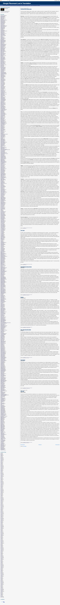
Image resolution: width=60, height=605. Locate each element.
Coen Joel (2, 89)
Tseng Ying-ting (2, 400)
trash (1, 397)
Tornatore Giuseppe (3, 395)
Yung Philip (2, 443)
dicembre (2, 466)
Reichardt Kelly (2, 336)
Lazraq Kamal (2, 225)
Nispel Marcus (2, 295)
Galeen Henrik (2, 140)
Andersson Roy (2, 27)
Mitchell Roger (2, 280)
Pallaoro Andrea (2, 309)
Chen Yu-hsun (2, 82)
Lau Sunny (2, 223)
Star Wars (2, 382)
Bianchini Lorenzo (3, 53)
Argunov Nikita (2, 34)
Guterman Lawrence (3, 158)
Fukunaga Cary (2, 137)
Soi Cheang (2, 374)
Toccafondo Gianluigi (3, 394)
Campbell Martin (3, 69)
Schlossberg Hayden (3, 357)
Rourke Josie (2, 345)
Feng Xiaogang (2, 126)
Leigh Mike (2, 235)
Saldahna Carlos (3, 350)
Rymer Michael (2, 348)
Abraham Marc (2, 16)
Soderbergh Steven (3, 373)
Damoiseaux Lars (3, 104)
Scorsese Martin (2, 362)
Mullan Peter (2, 288)
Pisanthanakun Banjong (3, 325)
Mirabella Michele (3, 278)
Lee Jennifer (2, 232)
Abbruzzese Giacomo (3, 15)
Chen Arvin (2, 81)
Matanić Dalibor (2, 262)
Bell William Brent (3, 44)
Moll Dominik (2, 283)
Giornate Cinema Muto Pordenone (5, 149)
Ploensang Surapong (3, 326)
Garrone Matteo (2, 142)
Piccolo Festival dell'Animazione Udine (5, 322)
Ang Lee (2, 29)
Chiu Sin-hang (2, 84)
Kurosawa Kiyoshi (28, 327)
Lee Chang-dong (3, 228)
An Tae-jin (2, 24)
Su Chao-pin (2, 384)
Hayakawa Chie (2, 167)
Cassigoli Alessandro (3, 73)
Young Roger (2, 441)
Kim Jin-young (2, 205)
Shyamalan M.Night (3, 370)
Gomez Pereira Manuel (3, 152)
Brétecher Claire (2, 63)
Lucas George (2, 248)
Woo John (2, 429)
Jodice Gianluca (2, 194)
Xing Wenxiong (2, 431)
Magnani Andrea (3, 253)
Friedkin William (2, 136)
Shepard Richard (3, 368)
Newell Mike (2, 293)
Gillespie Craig (2, 148)
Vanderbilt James (3, 406)
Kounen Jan (2, 213)
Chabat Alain (2, 75)
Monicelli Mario (2, 284)
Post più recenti (23, 444)
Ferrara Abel (2, 127)
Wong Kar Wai (2, 428)
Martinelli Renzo (2, 261)
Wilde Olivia (2, 424)
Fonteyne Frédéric (3, 131)
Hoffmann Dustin (3, 175)
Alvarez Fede (2, 23)
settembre (2, 468)
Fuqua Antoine (2, 138)
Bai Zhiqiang (2, 39)
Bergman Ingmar (3, 50)
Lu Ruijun (2, 247)
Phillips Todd (2, 321)
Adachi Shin (2, 18)
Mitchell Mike (2, 279)
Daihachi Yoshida (3, 103)
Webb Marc (2, 418)
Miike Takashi (2, 274)
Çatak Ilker (2, 74)
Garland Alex (2, 141)
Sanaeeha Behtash (3, 352)
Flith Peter (2, 130)
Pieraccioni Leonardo (3, 323)
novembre (2, 459)
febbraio (2, 457)
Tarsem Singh (2, 390)
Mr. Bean (2, 287)
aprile (1, 463)
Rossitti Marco (2, 344)
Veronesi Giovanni (3, 411)
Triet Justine (2, 399)
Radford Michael (3, 331)
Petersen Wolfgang (3, 320)
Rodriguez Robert (3, 341)
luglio (1, 461)
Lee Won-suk (2, 234)
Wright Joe (2, 430)
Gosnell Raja (2, 155)
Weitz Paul (2, 421)
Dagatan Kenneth (3, 102)
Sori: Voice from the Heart (26, 329)
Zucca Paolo (2, 449)
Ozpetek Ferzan (2, 308)
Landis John (2, 220)
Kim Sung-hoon (2, 207)
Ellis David (2, 119)
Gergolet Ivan (2, 144)
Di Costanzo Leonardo (3, 109)
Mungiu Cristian (2, 289)
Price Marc (2, 329)
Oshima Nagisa (2, 304)
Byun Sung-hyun (3, 67)
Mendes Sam (2, 270)
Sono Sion (2, 376)
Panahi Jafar (2, 310)
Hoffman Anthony (3, 174)
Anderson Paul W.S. (3, 26)
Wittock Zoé (2, 427)
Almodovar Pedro (3, 22)
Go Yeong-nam (2, 150)
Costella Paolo (2, 97)
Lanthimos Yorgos (3, 221)
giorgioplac (6, 8)
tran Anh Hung (2, 396)
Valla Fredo (2, 405)
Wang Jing (2, 416)
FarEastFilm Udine (24, 228)
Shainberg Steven (3, 367)
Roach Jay (2, 340)
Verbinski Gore (2, 409)
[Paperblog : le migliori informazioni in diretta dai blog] (3, 602)
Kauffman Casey (3, 198)
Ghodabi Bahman (3, 145)
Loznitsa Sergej (2, 246)
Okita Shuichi (2, 300)
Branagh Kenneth (3, 61)
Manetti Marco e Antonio (3, 256)
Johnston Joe (2, 195)
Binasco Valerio (2, 54)
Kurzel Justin (2, 216)
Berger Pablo (2, 49)
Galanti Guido (2, 139)
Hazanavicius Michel (3, 168)
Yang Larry (2, 435)
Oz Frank (2, 307)
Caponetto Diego (3, 70)
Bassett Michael (2, 41)
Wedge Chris (2, 419)
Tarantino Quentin (3, 389)
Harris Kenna (2, 165)
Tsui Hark (2, 401)
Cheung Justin (2, 83)
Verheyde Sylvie (2, 410)
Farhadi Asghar (2, 122)
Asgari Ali (2, 37)
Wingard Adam (2, 426)
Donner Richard (2, 113)
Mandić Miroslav (2, 255)
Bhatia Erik (2, 52)
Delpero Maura (2, 108)
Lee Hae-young (2, 230)
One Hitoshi (2, 302)
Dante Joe (2, 105)
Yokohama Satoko (3, 438)
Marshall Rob (2, 260)
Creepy (22, 297)
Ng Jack (2, 294)
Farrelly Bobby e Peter (3, 123)
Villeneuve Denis (3, 412)
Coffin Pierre (2, 90)
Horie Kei (2, 180)
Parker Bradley (2, 315)
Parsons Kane (2, 317)
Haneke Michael (2, 163)
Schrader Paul (2, 359)
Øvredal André (2, 306)
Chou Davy (2, 85)
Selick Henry (2, 364)
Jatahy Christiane (3, 191)
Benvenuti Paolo (3, 46)
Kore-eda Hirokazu (3, 211)
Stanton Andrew (2, 381)
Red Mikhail (2, 335)
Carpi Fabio (2, 71)
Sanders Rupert (2, 355)
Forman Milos (2, 132)
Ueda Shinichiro (2, 403)
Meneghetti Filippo (3, 271)
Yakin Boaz (2, 433)
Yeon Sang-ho (2, 437)
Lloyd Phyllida (2, 244)
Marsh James (2, 259)
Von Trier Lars (2, 415)
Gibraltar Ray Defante (3, 147)
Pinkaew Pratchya (3, 324)
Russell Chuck (2, 347)
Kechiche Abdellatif (3, 200)
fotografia (2, 133)
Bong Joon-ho (2, 56)
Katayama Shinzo (3, 197)
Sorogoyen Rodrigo (3, 377)
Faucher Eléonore (3, 124)
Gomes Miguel (2, 151)
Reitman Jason (2, 337)
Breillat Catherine (3, 62)
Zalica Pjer (2, 444)
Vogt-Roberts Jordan (3, 414)
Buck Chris (2, 64)
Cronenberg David (3, 99)
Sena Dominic (2, 365)
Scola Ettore (2, 361)
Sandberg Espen (3, 354)
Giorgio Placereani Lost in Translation (17, 3)
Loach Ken (2, 245)
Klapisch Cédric (2, 209)
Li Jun (1, 240)
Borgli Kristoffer (2, 58)
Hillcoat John (2, 172)
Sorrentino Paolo (3, 378)
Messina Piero (2, 272)
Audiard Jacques (3, 38)
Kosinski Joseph (2, 212)
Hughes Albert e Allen (3, 183)
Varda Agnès (2, 407)
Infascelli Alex (2, 187)
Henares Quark (2, 170)
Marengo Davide (3, 258)
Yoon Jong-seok (2, 440)
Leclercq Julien (2, 226)
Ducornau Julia (2, 114)
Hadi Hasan (2, 159)
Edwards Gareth (2, 117)
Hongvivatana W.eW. (3, 177)
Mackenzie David (3, 251)
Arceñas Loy (2, 32)
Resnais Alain (2, 339)
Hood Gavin (2, 178)
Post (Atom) (24, 446)
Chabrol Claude (2, 76)
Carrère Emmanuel (3, 72)
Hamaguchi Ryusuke (3, 161)
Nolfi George (2, 297)
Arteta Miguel (2, 36)
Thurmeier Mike (2, 393)
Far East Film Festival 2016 (26, 9)
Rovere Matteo (2, 346)
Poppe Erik (2, 328)
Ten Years (23, 230)
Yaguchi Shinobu (3, 432)
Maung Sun (2, 264)
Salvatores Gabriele (3, 351)
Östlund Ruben (2, 305)
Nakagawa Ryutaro (3, 291)
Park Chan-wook (3, 313)
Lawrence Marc (2, 224)
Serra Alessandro (3, 366)
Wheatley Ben (2, 423)
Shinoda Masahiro (3, 369)
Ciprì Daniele (2, 87)
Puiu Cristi (2, 330)
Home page (40, 444)
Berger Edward (2, 48)
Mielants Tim (2, 273)
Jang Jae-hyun (28, 388)
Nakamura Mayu (3, 292)
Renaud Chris (2, 338)
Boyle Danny (2, 60)
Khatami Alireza (2, 202)
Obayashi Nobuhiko (3, 299)
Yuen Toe (2, 442)
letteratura (2, 238)
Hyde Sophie (2, 185)
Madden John (2, 252)
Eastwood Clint (2, 116)
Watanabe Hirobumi (3, 417)
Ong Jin (1, 303)
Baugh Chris (2, 42)
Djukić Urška (2, 111)
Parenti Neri (2, 312)
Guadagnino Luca (3, 157)
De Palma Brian (2, 106)
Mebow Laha (2, 269)
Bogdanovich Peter (3, 55)
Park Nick (2, 314)
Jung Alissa (2, 196)
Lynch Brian (2, 250)
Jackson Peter (2, 188)
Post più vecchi (57, 444)
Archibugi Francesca (3, 33)
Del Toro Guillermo (3, 107)
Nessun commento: (30, 294)
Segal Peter (2, 363)
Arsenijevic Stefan (3, 35)
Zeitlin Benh (2, 445)
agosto (1, 453)
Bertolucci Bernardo (3, 51)
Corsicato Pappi (2, 95)
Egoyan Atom (2, 118)
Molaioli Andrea (2, 282)
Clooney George (3, 88)
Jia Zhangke (2, 193)
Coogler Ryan (2, 93)
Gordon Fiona (2, 154)
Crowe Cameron (3, 100)
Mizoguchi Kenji (2, 281)
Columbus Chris (2, 91)
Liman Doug (2, 243)
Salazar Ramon (2, 349)
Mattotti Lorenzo (2, 263)
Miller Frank (2, 276)
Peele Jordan (2, 318)
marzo (1, 456)
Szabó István (2, 386)
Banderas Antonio (3, 40)
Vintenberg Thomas (3, 413)
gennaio (2, 473)
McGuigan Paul (2, 266)
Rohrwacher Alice (3, 342)
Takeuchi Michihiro (3, 387)
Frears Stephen (2, 135)
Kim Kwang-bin (2, 206)
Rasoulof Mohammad (3, 333)
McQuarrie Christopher (3, 267)
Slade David (2, 372)
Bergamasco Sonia (3, 47)
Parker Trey (2, 316)
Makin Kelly (2, 254)
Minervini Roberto (3, 277)
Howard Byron (2, 181)
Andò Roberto (2, 28)
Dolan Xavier (2, 112)
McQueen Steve (2, 268)
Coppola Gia (2, 94)
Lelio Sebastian (2, 236)
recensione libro (2, 334)
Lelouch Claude (2, 237)
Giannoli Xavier (2, 146)
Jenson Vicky (2, 192)
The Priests (23, 359)
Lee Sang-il (2, 233)
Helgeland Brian (2, 169)
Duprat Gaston (2, 115)
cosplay (1, 96)
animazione (2, 30)
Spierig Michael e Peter (3, 380)
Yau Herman (2, 436)
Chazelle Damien (3, 80)
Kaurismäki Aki (2, 199)
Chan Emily (2, 77)
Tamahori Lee (2, 388)
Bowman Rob (2, 59)
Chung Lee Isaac (3, 86)
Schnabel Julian (2, 358)
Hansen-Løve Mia (3, 164)
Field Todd (2, 128)
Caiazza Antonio (2, 68)
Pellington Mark (2, 319)
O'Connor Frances (3, 298)
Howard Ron (2, 182)
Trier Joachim (2, 398)
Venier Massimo (2, 408)
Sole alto (22, 391)
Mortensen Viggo (3, 285)
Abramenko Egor (3, 17)
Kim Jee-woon (2, 204)
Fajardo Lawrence (3, 121)
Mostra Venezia (2, 286)
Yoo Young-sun (2, 439)
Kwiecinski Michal (3, 218)
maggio (1, 455)
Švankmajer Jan (2, 385)
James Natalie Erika (3, 189)
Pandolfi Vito (2, 311)
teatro (1, 391)
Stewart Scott (2, 383)
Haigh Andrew (2, 160)
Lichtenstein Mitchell (3, 242)
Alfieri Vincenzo (2, 20)
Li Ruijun (2, 241)
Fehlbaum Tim (2, 125)
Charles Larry (2, 79)
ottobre (1, 460)
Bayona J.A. (2, 43)
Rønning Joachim (3, 343)
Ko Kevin (2, 210)
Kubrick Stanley (2, 214)
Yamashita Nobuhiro (3, 434)
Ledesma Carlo (2, 227)
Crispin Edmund (2, 98)
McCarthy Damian (3, 265)
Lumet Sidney (2, 249)
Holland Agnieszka (3, 176)
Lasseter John (2, 222)
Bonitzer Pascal (2, 57)
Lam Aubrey (2, 219)
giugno (1, 454)
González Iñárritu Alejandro (4, 153)
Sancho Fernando (3, 353)
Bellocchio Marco (3, 45)
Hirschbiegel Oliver (3, 173)
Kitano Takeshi (2, 208)
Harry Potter (2, 166)
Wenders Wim (2, 422)
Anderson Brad (2, 25)
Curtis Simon (2, 101)
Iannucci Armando (3, 186)
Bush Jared (2, 66)
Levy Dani (2, 239)
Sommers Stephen (3, 375)
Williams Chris (2, 425)
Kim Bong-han (2, 203)
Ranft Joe (2, 332)
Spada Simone (2, 379)
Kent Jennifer (2, 201)
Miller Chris (2, 275)
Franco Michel (2, 134)
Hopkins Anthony (3, 179)
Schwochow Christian (3, 360)
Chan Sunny (2, 78)
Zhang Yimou (2, 446)
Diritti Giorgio (2, 110)
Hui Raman (2, 184)
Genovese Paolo (3, 143)
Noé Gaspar (2, 296)
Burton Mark (2, 65)
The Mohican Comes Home (26, 266)
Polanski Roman (3, 327)
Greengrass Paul (3, 156)
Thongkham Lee (2, 392)
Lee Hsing (2, 231)
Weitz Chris (2, 420)
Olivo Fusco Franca (3, 301)
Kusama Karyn (2, 217)
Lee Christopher (2, 229)
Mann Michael (2, 257)
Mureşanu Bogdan (3, 290)
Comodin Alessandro (3, 92)
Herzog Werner (2, 171)
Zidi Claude (2, 447)
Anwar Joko (2, 31)
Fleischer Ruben (3, 129)
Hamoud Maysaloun (3, 162)
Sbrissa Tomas (2, 356)
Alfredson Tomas (3, 21)
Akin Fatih (2, 19)
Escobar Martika (2, 120)
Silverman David (3, 371)
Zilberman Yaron (3, 448)
